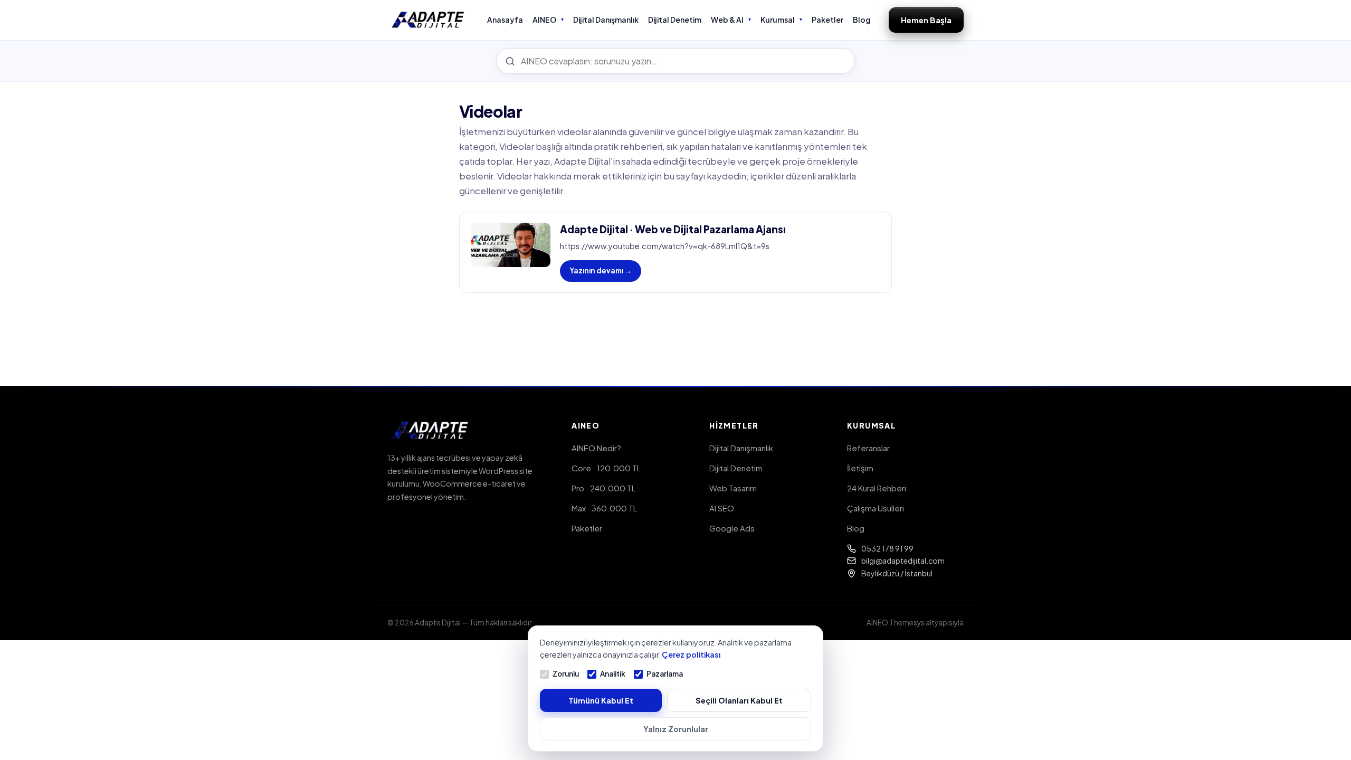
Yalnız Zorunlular (675, 729)
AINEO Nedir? (596, 448)
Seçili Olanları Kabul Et (739, 700)
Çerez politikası (691, 654)
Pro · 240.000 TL (603, 488)
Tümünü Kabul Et (600, 700)
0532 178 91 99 (887, 548)
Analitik (612, 673)
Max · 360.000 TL (604, 508)
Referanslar (868, 448)
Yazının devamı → (600, 270)
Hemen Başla (926, 20)
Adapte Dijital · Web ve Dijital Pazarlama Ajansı (673, 229)
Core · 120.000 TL (606, 468)
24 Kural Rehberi (876, 488)
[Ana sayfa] (428, 20)
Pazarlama (664, 673)
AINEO (544, 19)
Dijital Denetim (674, 19)
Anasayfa (505, 19)
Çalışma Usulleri (875, 508)
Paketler (827, 19)
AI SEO (721, 508)
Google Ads (732, 528)
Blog (862, 19)
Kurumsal (777, 19)
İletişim (860, 468)
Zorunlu (566, 673)
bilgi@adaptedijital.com (903, 560)
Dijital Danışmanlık (606, 19)
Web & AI (727, 19)
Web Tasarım (733, 488)
